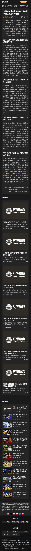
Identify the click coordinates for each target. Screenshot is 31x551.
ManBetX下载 (6, 522)
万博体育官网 (8, 175)
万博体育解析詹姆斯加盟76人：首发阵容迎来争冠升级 (20, 485)
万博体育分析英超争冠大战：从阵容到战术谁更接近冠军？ (20, 493)
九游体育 (15, 531)
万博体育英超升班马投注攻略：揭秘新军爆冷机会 (20, 477)
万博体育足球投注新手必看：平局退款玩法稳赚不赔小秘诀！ (15, 352)
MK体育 (15, 534)
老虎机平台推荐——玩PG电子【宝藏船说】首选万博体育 (18, 188)
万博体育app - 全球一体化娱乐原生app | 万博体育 (20, 408)
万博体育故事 (13, 6)
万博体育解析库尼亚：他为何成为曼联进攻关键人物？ (20, 439)
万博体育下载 (15, 522)
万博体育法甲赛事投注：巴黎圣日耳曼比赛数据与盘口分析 (20, 470)
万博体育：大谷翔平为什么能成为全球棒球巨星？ (20, 423)
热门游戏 (5, 17)
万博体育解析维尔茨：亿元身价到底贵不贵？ (20, 454)
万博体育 (22, 35)
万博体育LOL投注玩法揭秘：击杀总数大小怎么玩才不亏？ (15, 319)
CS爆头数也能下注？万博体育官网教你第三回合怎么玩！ (15, 254)
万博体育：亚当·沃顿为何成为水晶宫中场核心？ (20, 415)
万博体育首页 (5, 6)
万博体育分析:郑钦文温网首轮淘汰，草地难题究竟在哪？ (20, 447)
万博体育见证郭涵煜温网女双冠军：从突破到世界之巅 (20, 462)
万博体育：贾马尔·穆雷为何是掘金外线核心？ (20, 431)
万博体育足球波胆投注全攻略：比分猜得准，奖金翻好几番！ (15, 385)
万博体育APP (20, 173)
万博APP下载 (24, 522)
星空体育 (24, 531)
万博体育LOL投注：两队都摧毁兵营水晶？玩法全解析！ (15, 286)
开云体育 (6, 531)
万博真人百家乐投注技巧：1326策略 (17, 192)
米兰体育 (6, 534)
